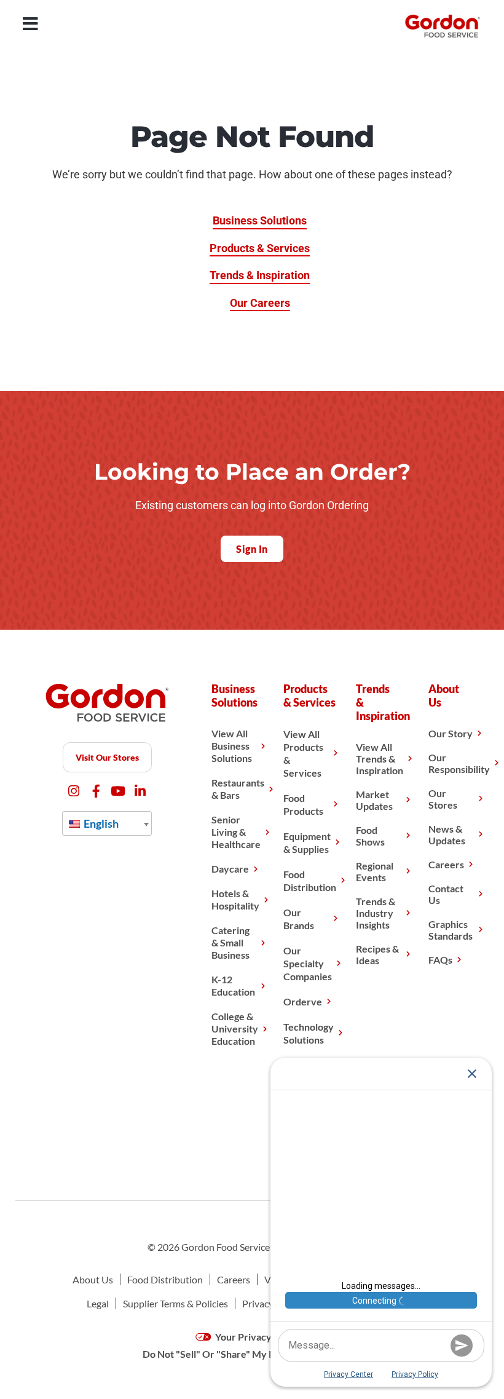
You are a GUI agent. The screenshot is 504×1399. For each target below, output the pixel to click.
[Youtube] (118, 791)
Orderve (302, 1001)
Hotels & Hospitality (235, 899)
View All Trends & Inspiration (379, 758)
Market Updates (374, 800)
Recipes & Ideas (377, 954)
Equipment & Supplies (307, 842)
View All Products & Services (303, 753)
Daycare (230, 868)
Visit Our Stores (107, 757)
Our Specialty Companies (307, 963)
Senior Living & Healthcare (236, 832)
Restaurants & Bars (237, 789)
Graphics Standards (450, 929)
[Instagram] (74, 791)
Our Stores (442, 798)
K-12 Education (233, 985)
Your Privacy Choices (261, 1336)
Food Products (303, 804)
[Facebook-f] (96, 791)
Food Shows (370, 835)
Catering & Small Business (230, 942)
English (100, 823)
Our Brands (298, 918)
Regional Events (374, 871)
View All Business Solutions (231, 745)
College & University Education (234, 1028)
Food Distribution (309, 880)
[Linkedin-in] (140, 791)
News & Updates (446, 834)
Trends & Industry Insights (375, 912)
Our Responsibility (459, 763)
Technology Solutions (308, 1033)
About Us (93, 1279)
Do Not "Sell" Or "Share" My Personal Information (252, 1354)
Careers (446, 864)
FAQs (440, 959)
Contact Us (445, 894)
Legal (98, 1303)
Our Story (450, 733)
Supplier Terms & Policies (175, 1303)
